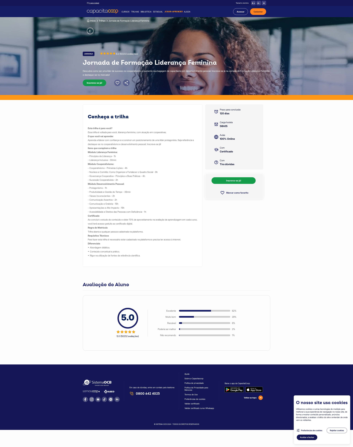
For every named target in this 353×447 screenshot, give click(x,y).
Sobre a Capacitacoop (193, 378)
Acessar (240, 11)
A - (258, 3)
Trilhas (135, 11)
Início (93, 20)
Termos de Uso (191, 394)
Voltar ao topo (250, 397)
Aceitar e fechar (307, 437)
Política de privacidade (194, 383)
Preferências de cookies (311, 430)
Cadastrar (258, 11)
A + (253, 3)
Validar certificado (192, 403)
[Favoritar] (117, 83)
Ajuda (187, 11)
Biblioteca (146, 11)
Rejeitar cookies (337, 430)
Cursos (125, 11)
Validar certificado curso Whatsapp (199, 408)
